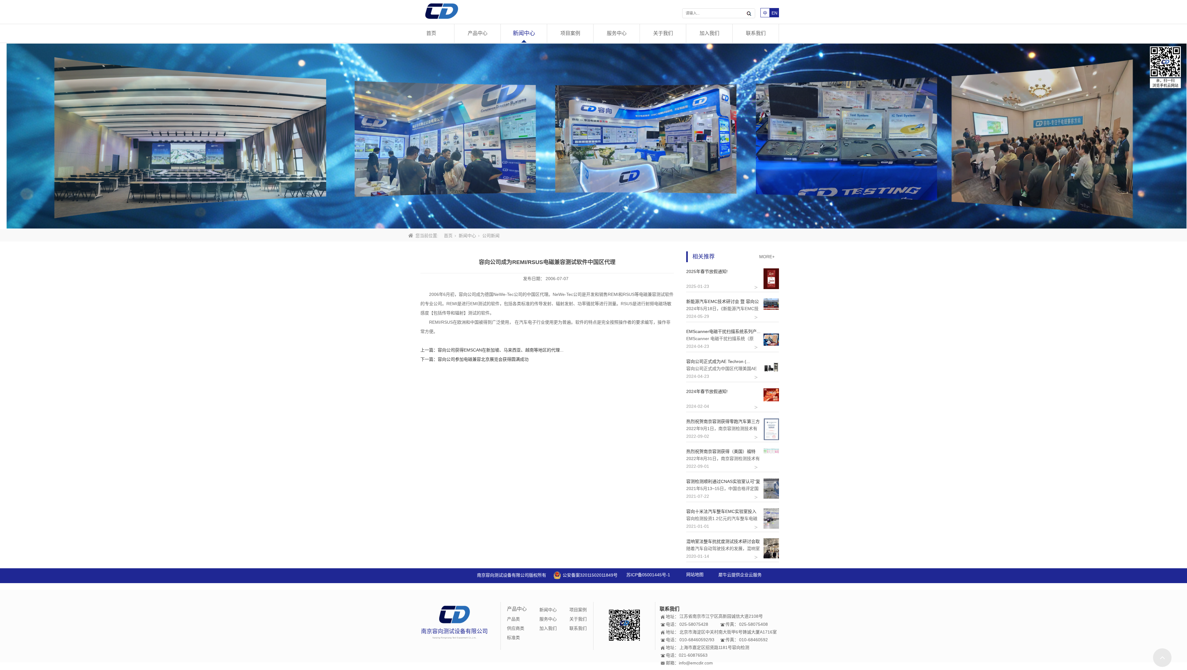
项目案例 (570, 33)
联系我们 (756, 33)
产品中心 (477, 33)
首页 (431, 33)
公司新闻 (491, 235)
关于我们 (663, 33)
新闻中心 (524, 33)
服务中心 (617, 33)
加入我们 (709, 33)
